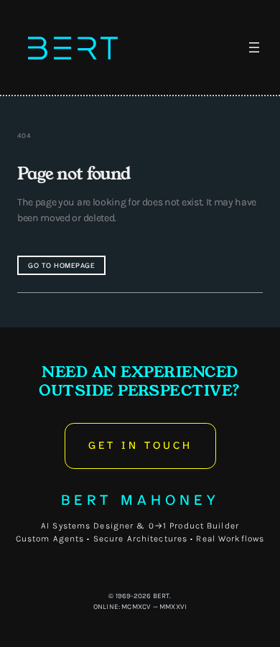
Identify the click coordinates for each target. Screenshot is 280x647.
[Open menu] (254, 47)
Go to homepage (61, 265)
